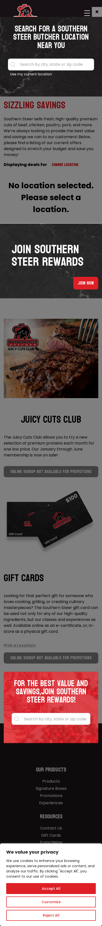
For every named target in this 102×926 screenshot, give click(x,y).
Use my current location (31, 74)
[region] (51, 884)
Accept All (51, 888)
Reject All (51, 915)
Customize (51, 901)
